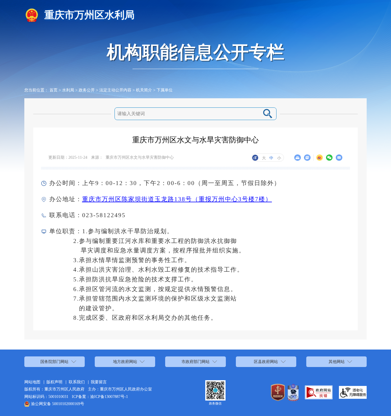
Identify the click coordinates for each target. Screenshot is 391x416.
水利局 (68, 90)
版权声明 (54, 382)
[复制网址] (307, 157)
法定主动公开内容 (115, 90)
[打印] (297, 157)
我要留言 (99, 382)
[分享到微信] (329, 157)
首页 (54, 90)
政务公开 (87, 90)
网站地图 (32, 382)
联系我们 (77, 382)
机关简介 (144, 90)
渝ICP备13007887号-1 (109, 396)
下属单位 (165, 90)
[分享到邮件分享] (339, 157)
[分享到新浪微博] (319, 157)
